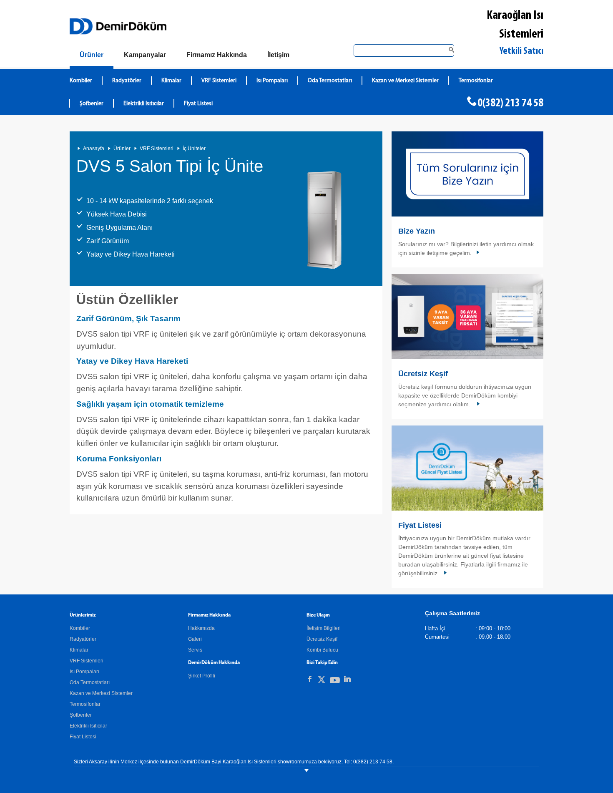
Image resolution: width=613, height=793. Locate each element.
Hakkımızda (201, 628)
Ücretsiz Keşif (423, 374)
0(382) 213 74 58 (510, 103)
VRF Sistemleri (218, 81)
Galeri (195, 639)
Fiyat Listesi (198, 104)
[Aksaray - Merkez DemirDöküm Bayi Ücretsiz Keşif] (467, 316)
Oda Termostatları (330, 81)
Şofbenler (91, 104)
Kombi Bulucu (322, 650)
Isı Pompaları (272, 81)
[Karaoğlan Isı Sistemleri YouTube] (335, 681)
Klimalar (171, 81)
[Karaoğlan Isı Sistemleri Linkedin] (347, 679)
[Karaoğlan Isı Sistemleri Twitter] (321, 681)
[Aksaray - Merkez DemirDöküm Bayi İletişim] (467, 174)
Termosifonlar (476, 81)
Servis (195, 650)
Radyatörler (126, 81)
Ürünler (122, 148)
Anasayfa (93, 148)
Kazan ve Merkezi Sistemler (405, 81)
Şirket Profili (201, 676)
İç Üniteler (194, 148)
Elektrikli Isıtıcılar (143, 104)
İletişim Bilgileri (323, 628)
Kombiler (81, 81)
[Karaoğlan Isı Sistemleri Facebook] (309, 679)
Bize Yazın (416, 231)
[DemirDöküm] (118, 26)
